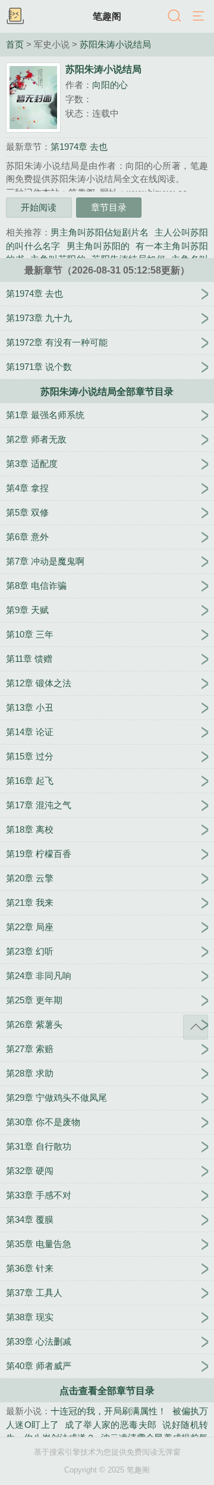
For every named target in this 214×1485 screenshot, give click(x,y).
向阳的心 (110, 85)
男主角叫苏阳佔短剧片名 (100, 232)
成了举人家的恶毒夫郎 (110, 1425)
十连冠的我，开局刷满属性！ (108, 1411)
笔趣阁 (107, 16)
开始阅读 (38, 207)
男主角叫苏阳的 (98, 246)
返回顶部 (195, 1027)
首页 (15, 44)
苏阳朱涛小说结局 (115, 44)
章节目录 (109, 207)
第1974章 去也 (79, 147)
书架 (15, 17)
